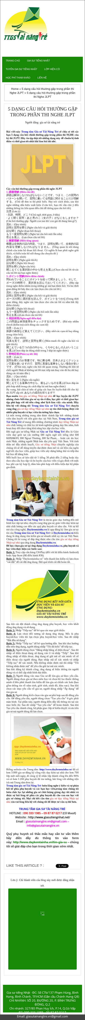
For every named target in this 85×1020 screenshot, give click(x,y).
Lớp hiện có (52, 69)
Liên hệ (42, 77)
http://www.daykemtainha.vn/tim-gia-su (40, 842)
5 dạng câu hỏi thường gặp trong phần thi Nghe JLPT (42, 111)
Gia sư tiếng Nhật (38, 60)
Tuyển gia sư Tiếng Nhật (21, 69)
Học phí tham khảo (18, 77)
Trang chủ (13, 60)
